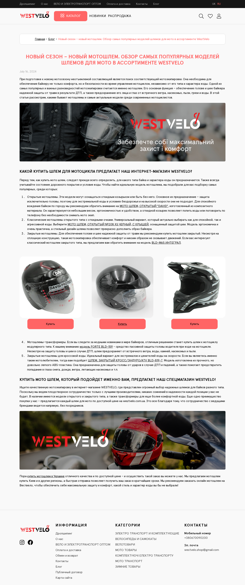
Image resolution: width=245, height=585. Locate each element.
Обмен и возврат (67, 555)
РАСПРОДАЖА (119, 16)
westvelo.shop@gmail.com (201, 549)
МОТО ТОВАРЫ (126, 550)
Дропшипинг (27, 4)
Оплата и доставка (118, 4)
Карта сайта (64, 577)
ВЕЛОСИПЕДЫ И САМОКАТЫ (135, 539)
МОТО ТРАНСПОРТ (128, 561)
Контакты (142, 4)
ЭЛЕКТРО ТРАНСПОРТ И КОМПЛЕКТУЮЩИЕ (147, 533)
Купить (50, 324)
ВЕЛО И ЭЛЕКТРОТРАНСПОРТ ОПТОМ (77, 4)
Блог (156, 4)
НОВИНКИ (97, 16)
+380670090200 (196, 537)
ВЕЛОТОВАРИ (125, 544)
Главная (40, 39)
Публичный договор (69, 572)
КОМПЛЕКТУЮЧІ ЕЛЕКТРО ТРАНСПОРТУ (144, 555)
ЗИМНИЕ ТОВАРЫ (127, 566)
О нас (44, 4)
